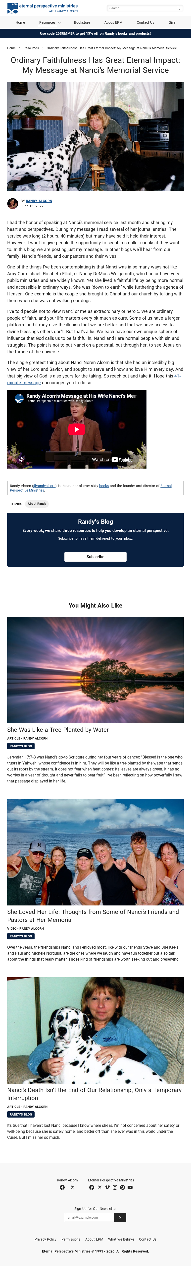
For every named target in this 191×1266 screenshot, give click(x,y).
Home (20, 22)
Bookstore (82, 22)
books (104, 486)
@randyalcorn (44, 486)
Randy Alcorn (39, 201)
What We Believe (121, 1239)
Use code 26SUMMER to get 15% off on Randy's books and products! (95, 33)
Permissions (71, 1239)
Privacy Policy (45, 1239)
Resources (31, 48)
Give (172, 22)
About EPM (113, 22)
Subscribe (95, 556)
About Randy (37, 504)
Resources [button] (47, 22)
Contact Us (145, 22)
